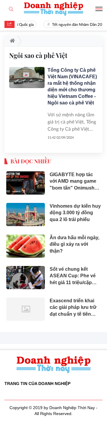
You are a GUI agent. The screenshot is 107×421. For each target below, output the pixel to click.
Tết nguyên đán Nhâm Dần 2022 (78, 25)
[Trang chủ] (11, 41)
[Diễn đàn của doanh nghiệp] (53, 9)
